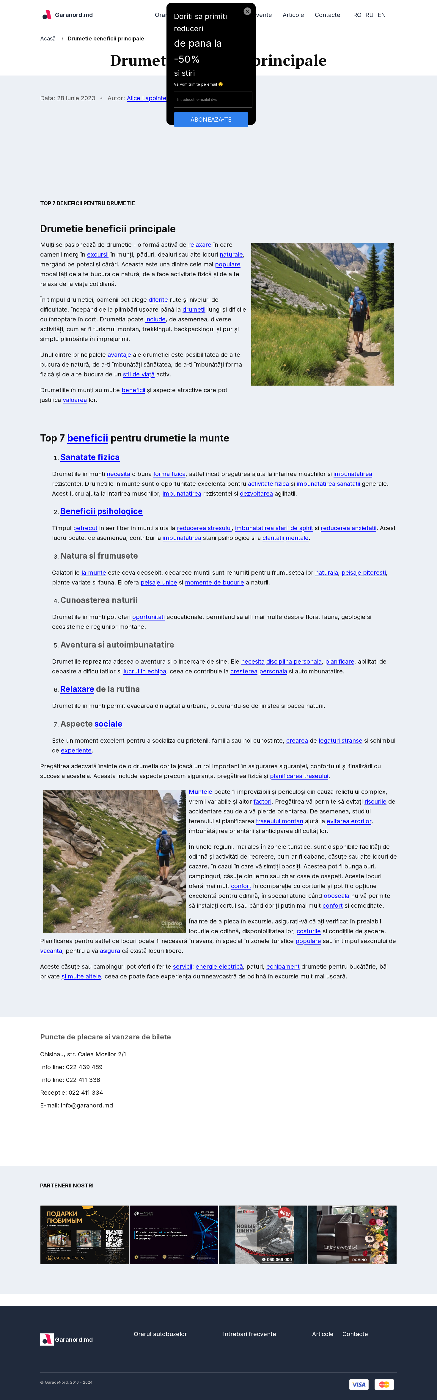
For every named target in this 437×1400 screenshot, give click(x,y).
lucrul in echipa (144, 671)
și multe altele (81, 976)
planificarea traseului (299, 776)
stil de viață (139, 374)
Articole (293, 14)
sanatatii (348, 483)
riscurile (375, 801)
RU (369, 14)
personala (273, 671)
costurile (309, 931)
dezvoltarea (256, 493)
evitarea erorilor (349, 821)
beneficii (133, 390)
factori (262, 801)
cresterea (243, 671)
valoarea (75, 399)
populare (227, 264)
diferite (158, 299)
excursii (98, 254)
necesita (118, 473)
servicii (182, 966)
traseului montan (279, 821)
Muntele (200, 791)
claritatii (273, 537)
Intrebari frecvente (249, 1334)
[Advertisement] (218, 150)
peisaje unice (159, 582)
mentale (297, 537)
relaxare (199, 244)
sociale (108, 723)
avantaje (119, 354)
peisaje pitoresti (364, 572)
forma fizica (169, 473)
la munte (93, 572)
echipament (283, 966)
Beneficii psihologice (101, 511)
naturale (231, 254)
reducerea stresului (204, 528)
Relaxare (77, 689)
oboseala (336, 895)
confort (241, 886)
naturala (326, 572)
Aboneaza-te (211, 119)
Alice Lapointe (146, 98)
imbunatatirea (353, 473)
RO (357, 14)
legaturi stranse (340, 740)
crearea (297, 740)
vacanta (51, 950)
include (155, 319)
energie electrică (219, 966)
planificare (339, 661)
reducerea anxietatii (348, 528)
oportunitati (148, 616)
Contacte (327, 14)
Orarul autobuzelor (160, 1334)
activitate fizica (268, 483)
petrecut (85, 528)
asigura (110, 950)
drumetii (194, 309)
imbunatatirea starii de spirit (274, 528)
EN (382, 14)
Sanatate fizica (90, 457)
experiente (76, 750)
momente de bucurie (214, 582)
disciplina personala (294, 661)
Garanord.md (74, 14)
